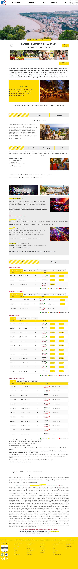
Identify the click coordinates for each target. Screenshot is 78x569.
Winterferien (42, 552)
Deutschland (12, 482)
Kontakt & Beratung (30, 542)
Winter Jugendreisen (29, 514)
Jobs (15, 552)
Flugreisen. (49, 490)
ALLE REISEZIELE (16, 2)
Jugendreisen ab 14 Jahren (20, 495)
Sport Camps (35, 487)
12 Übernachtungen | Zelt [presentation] (44, 270)
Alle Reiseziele (60, 514)
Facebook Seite (32, 521)
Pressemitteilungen (30, 550)
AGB (54, 548)
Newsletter (16, 548)
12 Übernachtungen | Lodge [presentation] (58, 270)
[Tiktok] (8, 543)
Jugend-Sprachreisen (30, 489)
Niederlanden (57, 480)
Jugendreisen (36, 503)
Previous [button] (11, 55)
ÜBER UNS (54, 2)
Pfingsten (32, 513)
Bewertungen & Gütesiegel (58, 542)
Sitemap (54, 552)
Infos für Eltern (29, 544)
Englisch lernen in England (32, 480)
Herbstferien (30, 511)
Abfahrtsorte (52, 275)
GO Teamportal (17, 554)
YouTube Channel (64, 520)
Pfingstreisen (53, 508)
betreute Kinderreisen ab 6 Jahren (52, 493)
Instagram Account (18, 521)
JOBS (65, 2)
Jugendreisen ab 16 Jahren (36, 495)
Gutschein (16, 550)
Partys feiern (21, 479)
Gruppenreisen (69, 546)
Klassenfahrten (69, 548)
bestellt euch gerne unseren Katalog (37, 523)
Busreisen (17, 490)
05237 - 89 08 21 (73, 1)
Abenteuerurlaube (42, 487)
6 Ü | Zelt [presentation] (13, 318)
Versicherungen (56, 544)
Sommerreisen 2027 (41, 514)
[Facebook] (1, 543)
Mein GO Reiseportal (31, 548)
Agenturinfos (29, 554)
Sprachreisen (17, 511)
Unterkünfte (50, 495)
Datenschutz (55, 550)
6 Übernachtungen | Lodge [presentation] (30, 270)
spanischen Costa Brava (33, 479)
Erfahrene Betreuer (53, 501)
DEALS (43, 2)
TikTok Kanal (52, 520)
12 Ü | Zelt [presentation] (27, 318)
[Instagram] (6, 543)
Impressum (55, 546)
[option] (16, 55)
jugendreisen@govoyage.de (19, 520)
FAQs (28, 546)
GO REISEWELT (31, 2)
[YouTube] (4, 543)
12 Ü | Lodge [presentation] (34, 318)
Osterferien (58, 509)
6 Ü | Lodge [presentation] (19, 318)
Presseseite (29, 552)
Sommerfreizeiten (63, 508)
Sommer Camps (43, 548)
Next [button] (67, 55)
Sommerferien (12, 513)
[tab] (16, 270)
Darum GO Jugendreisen (19, 542)
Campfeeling (42, 542)
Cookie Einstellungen (57, 554)
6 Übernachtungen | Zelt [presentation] (16, 270)
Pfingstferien (42, 546)
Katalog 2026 (16, 546)
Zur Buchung (61, 275)
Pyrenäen (58, 479)
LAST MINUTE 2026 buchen (39, 39)
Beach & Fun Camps (52, 487)
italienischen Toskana (33, 482)
